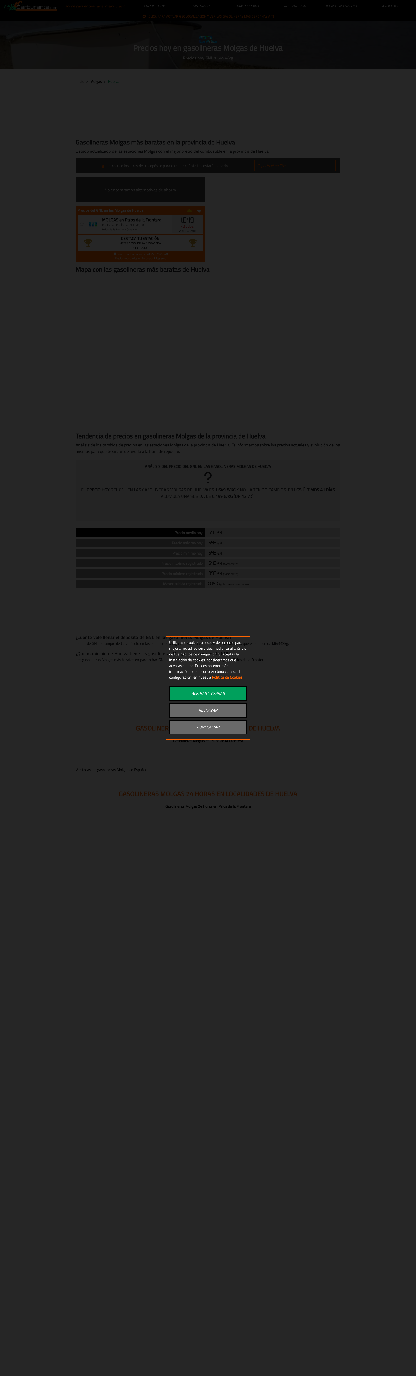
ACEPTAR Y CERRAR (208, 693)
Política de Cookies (227, 677)
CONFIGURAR (208, 727)
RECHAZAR (208, 710)
